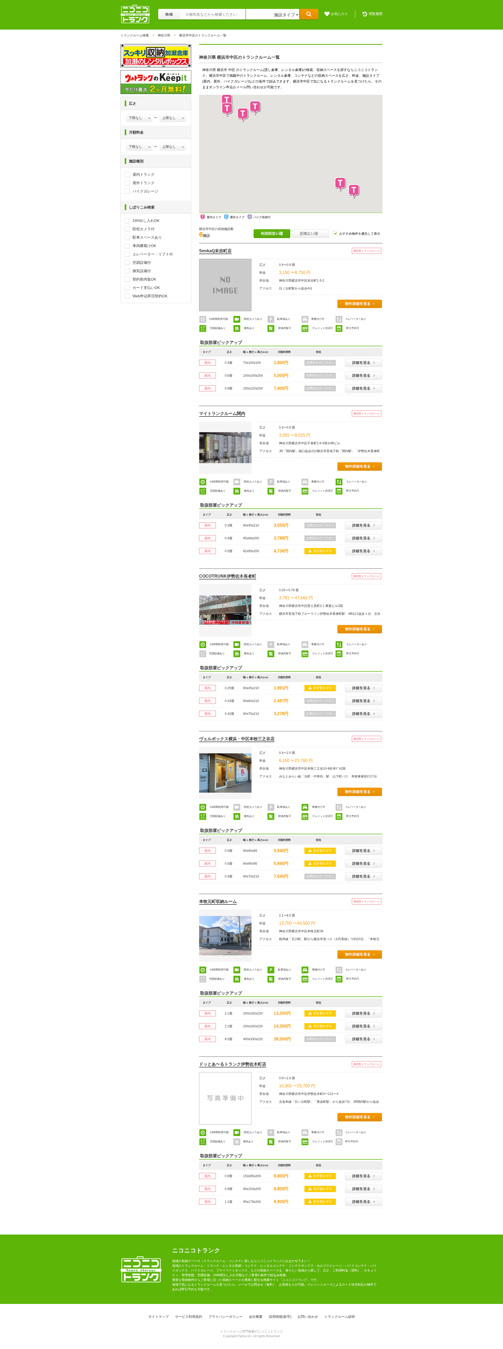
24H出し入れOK (146, 220)
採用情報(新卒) (280, 1316)
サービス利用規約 (188, 1316)
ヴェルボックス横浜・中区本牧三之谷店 (237, 739)
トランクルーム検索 (135, 35)
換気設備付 (142, 271)
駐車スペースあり (147, 237)
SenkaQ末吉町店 (215, 251)
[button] (255, 108)
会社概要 (256, 1316)
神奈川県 (164, 35)
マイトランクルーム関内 (222, 413)
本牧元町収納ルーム (218, 901)
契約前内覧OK (144, 279)
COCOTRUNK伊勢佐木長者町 (227, 576)
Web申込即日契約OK (150, 296)
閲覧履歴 (375, 14)
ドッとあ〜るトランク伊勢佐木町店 (232, 1064)
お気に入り (339, 14)
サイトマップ (158, 1316)
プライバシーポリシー (226, 1316)
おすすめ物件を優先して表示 (359, 233)
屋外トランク (144, 183)
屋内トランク (144, 174)
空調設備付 (142, 262)
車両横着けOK (144, 246)
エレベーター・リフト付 (153, 254)
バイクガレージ (145, 191)
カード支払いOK (146, 288)
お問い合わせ (308, 1316)
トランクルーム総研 (339, 1316)
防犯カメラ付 (144, 229)
